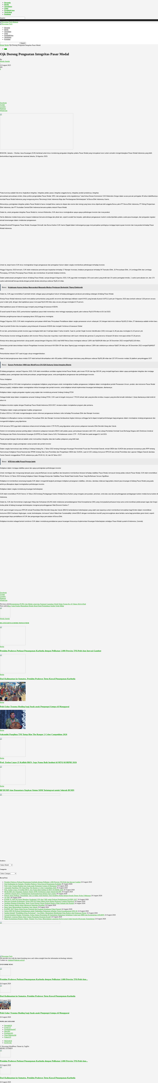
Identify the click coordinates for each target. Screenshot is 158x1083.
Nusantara (8, 6)
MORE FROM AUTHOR (21, 623)
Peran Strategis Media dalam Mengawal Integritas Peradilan (24, 905)
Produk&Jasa (9, 10)
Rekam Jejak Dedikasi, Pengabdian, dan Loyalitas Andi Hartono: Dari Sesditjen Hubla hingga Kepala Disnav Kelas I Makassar (47, 895)
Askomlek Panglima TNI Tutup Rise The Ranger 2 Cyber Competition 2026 (33, 734)
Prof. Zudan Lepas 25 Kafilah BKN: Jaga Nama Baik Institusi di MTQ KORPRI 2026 (38, 762)
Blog (7, 1031)
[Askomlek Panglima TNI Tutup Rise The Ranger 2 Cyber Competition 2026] (13, 728)
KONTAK (8, 1043)
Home (2, 45)
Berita (6, 4)
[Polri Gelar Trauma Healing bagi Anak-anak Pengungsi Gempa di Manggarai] (13, 700)
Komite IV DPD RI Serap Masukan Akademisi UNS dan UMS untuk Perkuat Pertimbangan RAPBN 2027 (40, 899)
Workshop (8, 12)
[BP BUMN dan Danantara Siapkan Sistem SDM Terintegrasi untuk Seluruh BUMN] (13, 784)
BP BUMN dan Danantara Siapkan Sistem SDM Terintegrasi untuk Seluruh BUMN (37, 790)
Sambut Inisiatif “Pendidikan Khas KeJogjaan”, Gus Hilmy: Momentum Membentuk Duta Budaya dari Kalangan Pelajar (45, 913)
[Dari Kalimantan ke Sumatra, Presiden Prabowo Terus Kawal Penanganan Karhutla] (13, 673)
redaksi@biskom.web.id (16, 960)
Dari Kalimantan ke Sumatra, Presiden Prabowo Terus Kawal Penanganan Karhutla (37, 679)
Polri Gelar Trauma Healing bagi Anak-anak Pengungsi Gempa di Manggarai (34, 706)
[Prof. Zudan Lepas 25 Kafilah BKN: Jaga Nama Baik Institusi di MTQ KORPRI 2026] (13, 756)
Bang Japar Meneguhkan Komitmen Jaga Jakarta (21, 907)
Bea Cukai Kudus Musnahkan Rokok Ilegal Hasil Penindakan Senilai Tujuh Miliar (36, 606)
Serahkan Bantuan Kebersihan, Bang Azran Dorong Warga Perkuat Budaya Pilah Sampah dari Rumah (39, 903)
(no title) (7, 897)
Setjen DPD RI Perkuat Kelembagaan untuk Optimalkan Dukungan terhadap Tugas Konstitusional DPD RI (40, 911)
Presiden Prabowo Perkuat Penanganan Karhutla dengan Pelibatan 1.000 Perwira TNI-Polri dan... (44, 979)
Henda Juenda (5, 61)
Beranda (7, 3)
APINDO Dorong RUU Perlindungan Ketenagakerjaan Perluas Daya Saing (30, 894)
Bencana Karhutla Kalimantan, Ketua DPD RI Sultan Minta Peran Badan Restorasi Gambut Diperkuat (39, 901)
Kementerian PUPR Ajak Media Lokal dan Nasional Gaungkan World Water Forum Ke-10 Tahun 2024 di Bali (48, 604)
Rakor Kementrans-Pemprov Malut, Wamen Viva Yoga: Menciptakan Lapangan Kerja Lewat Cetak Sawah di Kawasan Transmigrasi (49, 919)
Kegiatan (7, 14)
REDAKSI (8, 1041)
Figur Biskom (10, 1035)
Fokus (7, 1037)
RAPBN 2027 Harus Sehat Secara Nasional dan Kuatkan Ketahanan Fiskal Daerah (32, 909)
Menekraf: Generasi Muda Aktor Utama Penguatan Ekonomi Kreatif (27, 917)
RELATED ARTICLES (7, 623)
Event (7, 1027)
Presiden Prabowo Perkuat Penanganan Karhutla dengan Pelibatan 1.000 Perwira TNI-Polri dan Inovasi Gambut (50, 651)
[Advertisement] (79, 86)
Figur (6, 8)
